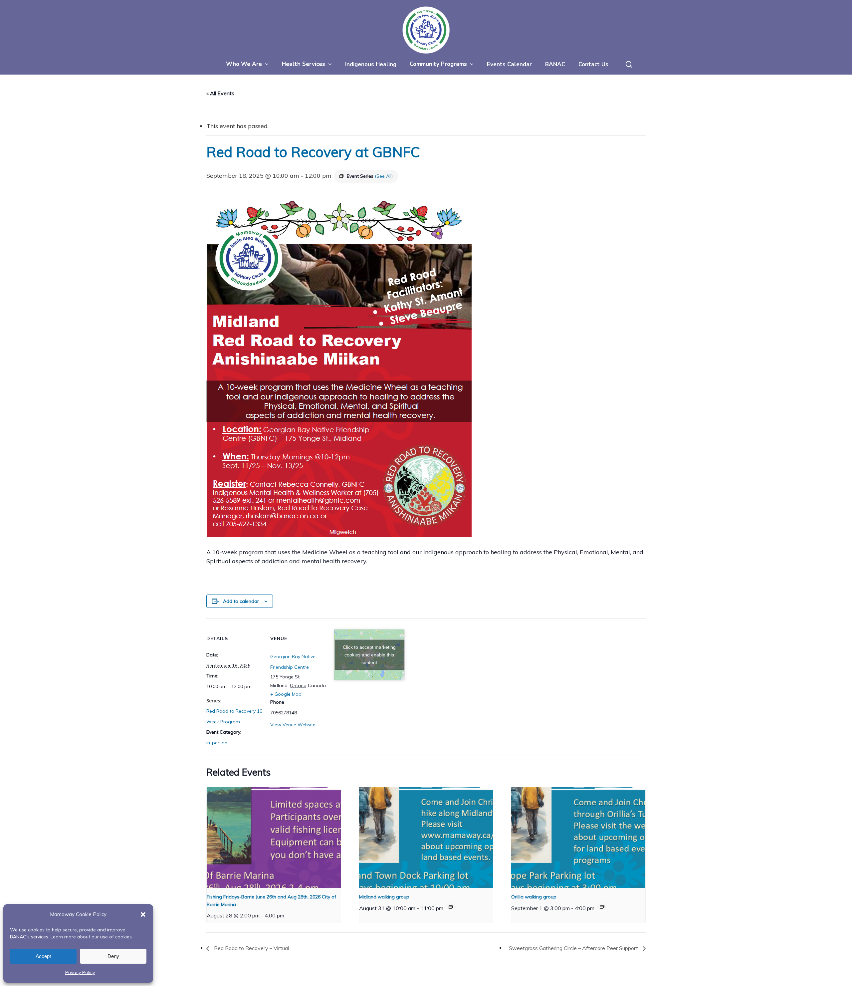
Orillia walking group (533, 897)
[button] (143, 914)
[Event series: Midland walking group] (451, 907)
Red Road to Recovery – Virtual (251, 948)
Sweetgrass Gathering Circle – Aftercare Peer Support (574, 948)
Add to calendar (241, 601)
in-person (216, 743)
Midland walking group (384, 897)
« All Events (220, 93)
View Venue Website (293, 725)
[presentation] (274, 837)
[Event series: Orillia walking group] (602, 907)
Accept (43, 956)
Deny (113, 956)
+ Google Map (286, 694)
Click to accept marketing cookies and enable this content (369, 654)
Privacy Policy (80, 972)
